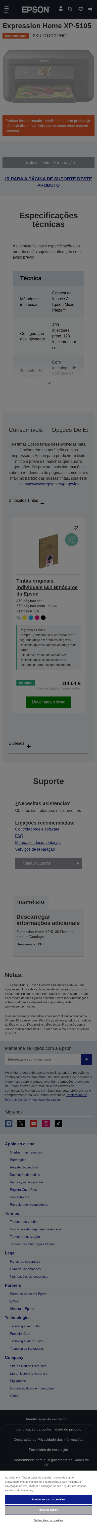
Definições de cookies (48, 1520)
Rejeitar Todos (48, 1509)
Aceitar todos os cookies (48, 1499)
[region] (48, 1498)
